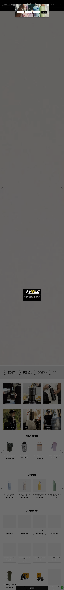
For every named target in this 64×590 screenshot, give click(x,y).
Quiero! (44, 12)
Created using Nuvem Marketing (32, 16)
